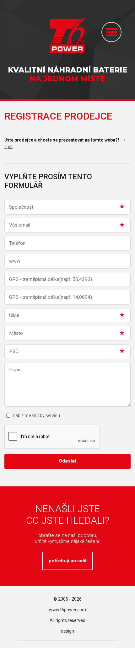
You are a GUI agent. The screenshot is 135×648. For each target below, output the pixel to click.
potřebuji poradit (68, 561)
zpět (8, 146)
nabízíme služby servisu (36, 415)
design (67, 631)
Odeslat (67, 461)
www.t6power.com (67, 609)
